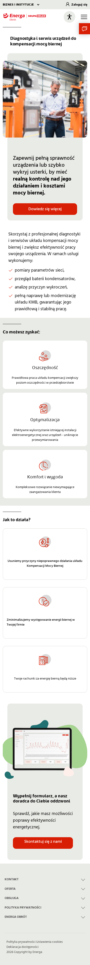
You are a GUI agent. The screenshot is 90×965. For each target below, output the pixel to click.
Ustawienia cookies (49, 942)
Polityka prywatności (21, 942)
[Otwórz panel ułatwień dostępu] (69, 17)
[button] (84, 28)
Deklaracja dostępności (22, 947)
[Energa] (24, 17)
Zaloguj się (79, 4)
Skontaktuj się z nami (43, 841)
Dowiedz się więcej (45, 209)
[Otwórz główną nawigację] (84, 17)
